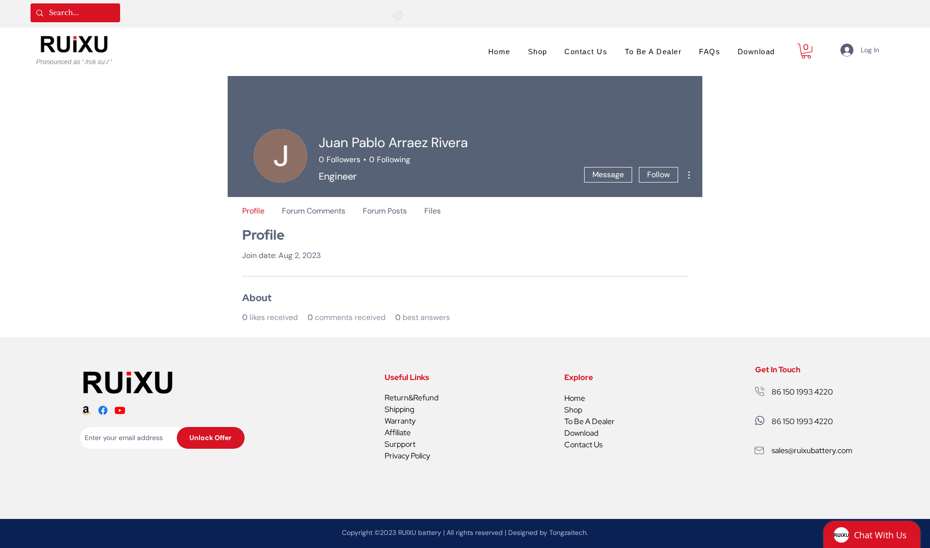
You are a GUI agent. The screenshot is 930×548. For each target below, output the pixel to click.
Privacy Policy (407, 456)
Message (608, 174)
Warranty (400, 421)
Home (574, 398)
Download (581, 433)
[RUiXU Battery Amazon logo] (86, 410)
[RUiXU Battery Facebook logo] (103, 410)
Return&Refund (411, 398)
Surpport (400, 444)
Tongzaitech (568, 532)
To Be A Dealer (589, 421)
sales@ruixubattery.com (812, 450)
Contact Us (583, 445)
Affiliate (398, 432)
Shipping (399, 409)
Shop (573, 410)
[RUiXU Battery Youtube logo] (120, 410)
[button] (806, 51)
